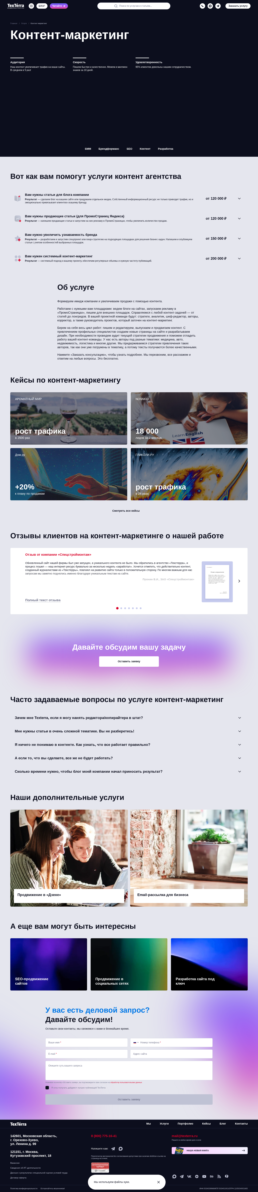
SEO (129, 148)
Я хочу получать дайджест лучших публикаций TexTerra (78, 1087)
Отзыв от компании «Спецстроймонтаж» (58, 554)
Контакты (241, 1123)
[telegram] (218, 6)
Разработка (165, 148)
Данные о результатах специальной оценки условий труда (38, 1173)
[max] (210, 6)
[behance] (211, 1176)
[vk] (189, 1176)
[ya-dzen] (196, 1176)
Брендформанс (109, 148)
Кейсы (206, 1123)
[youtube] (204, 1176)
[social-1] (219, 1176)
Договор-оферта (18, 1177)
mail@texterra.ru (185, 1136)
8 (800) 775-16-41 (104, 1136)
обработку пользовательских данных (126, 1082)
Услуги (164, 1123)
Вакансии (15, 1163)
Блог (223, 1123)
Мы (148, 1123)
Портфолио (185, 1123)
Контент (145, 148)
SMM (88, 148)
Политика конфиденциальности (23, 1189)
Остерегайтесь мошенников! (52, 1189)
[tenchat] (226, 1176)
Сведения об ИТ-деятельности (25, 1168)
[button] (239, 581)
